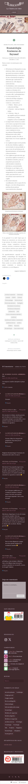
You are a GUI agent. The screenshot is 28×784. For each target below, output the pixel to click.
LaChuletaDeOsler (13, 394)
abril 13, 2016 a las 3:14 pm (12, 487)
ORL (6, 728)
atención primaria (9, 692)
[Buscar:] (14, 681)
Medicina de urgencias (11, 713)
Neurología (16, 724)
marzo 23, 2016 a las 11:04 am (9, 411)
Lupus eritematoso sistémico (13, 314)
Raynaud (16, 325)
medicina (13, 317)
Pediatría (11, 728)
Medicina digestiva (10, 716)
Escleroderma (18, 300)
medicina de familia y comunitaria (13, 320)
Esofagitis (19, 303)
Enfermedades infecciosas (12, 707)
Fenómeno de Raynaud (14, 308)
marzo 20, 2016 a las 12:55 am (9, 378)
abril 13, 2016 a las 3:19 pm (12, 538)
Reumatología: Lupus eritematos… (14, 660)
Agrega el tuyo (20, 366)
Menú (14, 12)
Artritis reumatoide (10, 294)
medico (19, 323)
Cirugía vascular (9, 698)
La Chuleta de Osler (14, 9)
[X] (9, 640)
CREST (14, 297)
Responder (23, 374)
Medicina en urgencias (11, 719)
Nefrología (19, 722)
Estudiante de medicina (14, 306)
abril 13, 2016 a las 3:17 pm (9, 510)
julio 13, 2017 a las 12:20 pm (9, 557)
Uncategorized (19, 44)
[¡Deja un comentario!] (18, 777)
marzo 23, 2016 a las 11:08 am (12, 435)
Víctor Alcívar (8, 461)
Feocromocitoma (17, 656)
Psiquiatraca (7, 409)
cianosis (8, 297)
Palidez (10, 325)
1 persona (10, 387)
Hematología (8, 710)
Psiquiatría (19, 728)
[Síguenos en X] (12, 777)
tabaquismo (17, 730)
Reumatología (8, 44)
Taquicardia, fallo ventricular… (15, 652)
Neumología (8, 724)
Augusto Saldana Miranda (17, 58)
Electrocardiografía (10, 701)
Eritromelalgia (9, 300)
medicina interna (10, 323)
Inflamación (12, 311)
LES (18, 311)
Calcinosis (19, 294)
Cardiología (19, 692)
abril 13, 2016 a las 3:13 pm (9, 463)
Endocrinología (9, 704)
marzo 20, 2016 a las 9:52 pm (12, 395)
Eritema (20, 297)
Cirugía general (9, 695)
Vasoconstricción (18, 328)
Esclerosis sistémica (10, 303)
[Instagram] (6, 640)
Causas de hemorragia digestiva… (14, 668)
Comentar (20, 595)
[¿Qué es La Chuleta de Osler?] (15, 777)
